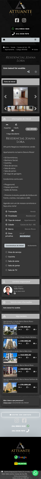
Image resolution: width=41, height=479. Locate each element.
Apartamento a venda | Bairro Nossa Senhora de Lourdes (20, 380)
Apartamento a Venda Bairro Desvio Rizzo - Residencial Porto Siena (18, 322)
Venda (13, 47)
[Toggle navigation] (35, 40)
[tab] (9, 82)
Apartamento (9, 50)
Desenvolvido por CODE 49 (21, 478)
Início (7, 47)
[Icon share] (17, 20)
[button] (6, 96)
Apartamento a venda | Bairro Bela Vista (17, 351)
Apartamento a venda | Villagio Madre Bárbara (19, 337)
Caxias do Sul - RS (23, 47)
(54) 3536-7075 (22, 33)
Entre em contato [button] (21, 415)
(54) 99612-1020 (22, 29)
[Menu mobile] (4, 40)
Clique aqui (7, 403)
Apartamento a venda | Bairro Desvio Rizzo (18, 365)
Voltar (35, 50)
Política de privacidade (20, 476)
